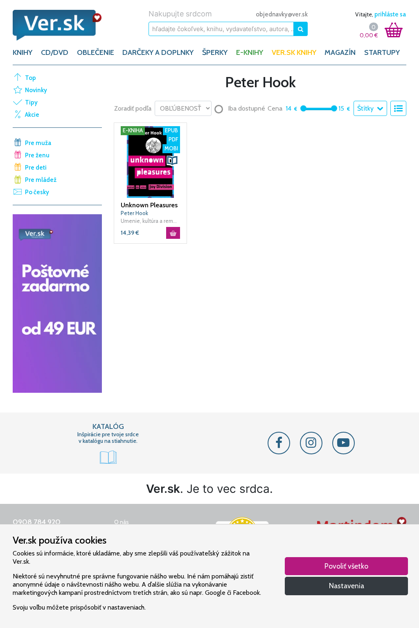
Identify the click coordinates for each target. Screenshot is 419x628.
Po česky (37, 192)
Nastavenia (346, 585)
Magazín (340, 52)
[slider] (303, 108)
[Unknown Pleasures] (150, 161)
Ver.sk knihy (294, 52)
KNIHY (22, 52)
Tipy (31, 102)
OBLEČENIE (95, 52)
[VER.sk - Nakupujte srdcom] (57, 25)
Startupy (382, 52)
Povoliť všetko (346, 566)
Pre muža (38, 143)
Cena (275, 108)
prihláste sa (390, 14)
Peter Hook (134, 213)
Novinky (36, 90)
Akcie (32, 114)
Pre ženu (37, 155)
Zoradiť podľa (132, 108)
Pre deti (36, 167)
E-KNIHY (249, 52)
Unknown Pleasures (149, 205)
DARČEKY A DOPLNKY (158, 52)
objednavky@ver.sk (282, 14)
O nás (121, 522)
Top (30, 78)
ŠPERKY (215, 52)
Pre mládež (40, 180)
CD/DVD (54, 52)
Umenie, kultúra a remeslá (150, 221)
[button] (172, 160)
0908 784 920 (37, 521)
